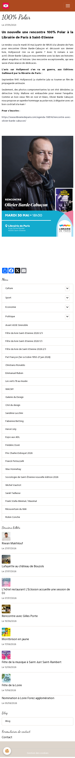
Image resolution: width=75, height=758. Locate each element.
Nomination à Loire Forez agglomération (28, 698)
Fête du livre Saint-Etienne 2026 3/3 (24, 333)
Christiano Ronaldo (15, 365)
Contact (7, 738)
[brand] (6, 6)
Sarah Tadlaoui (12, 493)
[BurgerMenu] (67, 6)
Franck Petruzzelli (14, 461)
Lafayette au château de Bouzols (23, 567)
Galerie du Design (14, 397)
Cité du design (12, 405)
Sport (8, 298)
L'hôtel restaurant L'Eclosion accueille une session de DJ (36, 591)
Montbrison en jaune (15, 640)
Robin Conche (12, 517)
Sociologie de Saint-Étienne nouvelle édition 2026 (31, 477)
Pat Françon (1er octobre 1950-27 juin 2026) (27, 357)
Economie (10, 307)
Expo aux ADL (12, 437)
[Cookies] (7, 751)
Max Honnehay (13, 469)
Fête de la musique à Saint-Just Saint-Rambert (31, 662)
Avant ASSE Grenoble (16, 325)
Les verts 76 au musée (16, 381)
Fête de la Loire (12, 686)
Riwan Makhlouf (12, 544)
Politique (10, 317)
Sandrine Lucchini (14, 413)
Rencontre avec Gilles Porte (20, 616)
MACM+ (9, 389)
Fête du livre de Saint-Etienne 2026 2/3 (25, 349)
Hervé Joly (10, 429)
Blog (7, 721)
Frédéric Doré (12, 445)
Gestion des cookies (37, 753)
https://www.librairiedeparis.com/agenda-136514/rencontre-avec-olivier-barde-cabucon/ (36, 119)
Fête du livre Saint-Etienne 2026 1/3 (23, 341)
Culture (9, 288)
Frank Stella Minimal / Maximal (21, 501)
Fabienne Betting (14, 421)
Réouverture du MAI (16, 509)
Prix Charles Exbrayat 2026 (18, 453)
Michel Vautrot (13, 485)
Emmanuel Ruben (14, 373)
